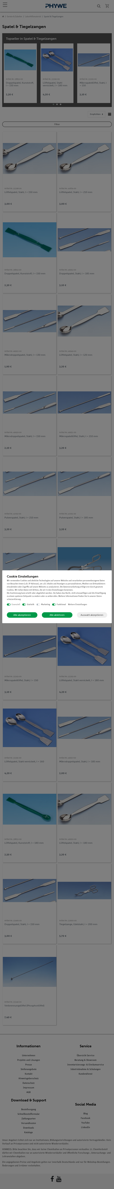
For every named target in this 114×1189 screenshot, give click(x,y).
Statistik (30, 604)
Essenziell (16, 604)
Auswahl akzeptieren (92, 615)
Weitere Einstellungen (77, 604)
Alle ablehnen (57, 615)
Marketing (45, 604)
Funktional (61, 604)
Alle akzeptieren (22, 615)
